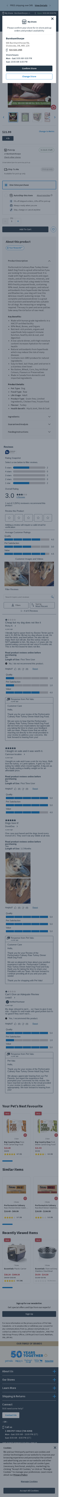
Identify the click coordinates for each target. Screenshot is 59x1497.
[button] (52, 19)
